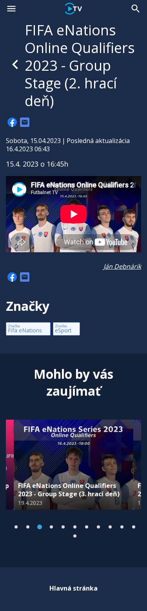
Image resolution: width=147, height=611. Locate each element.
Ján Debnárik (122, 266)
